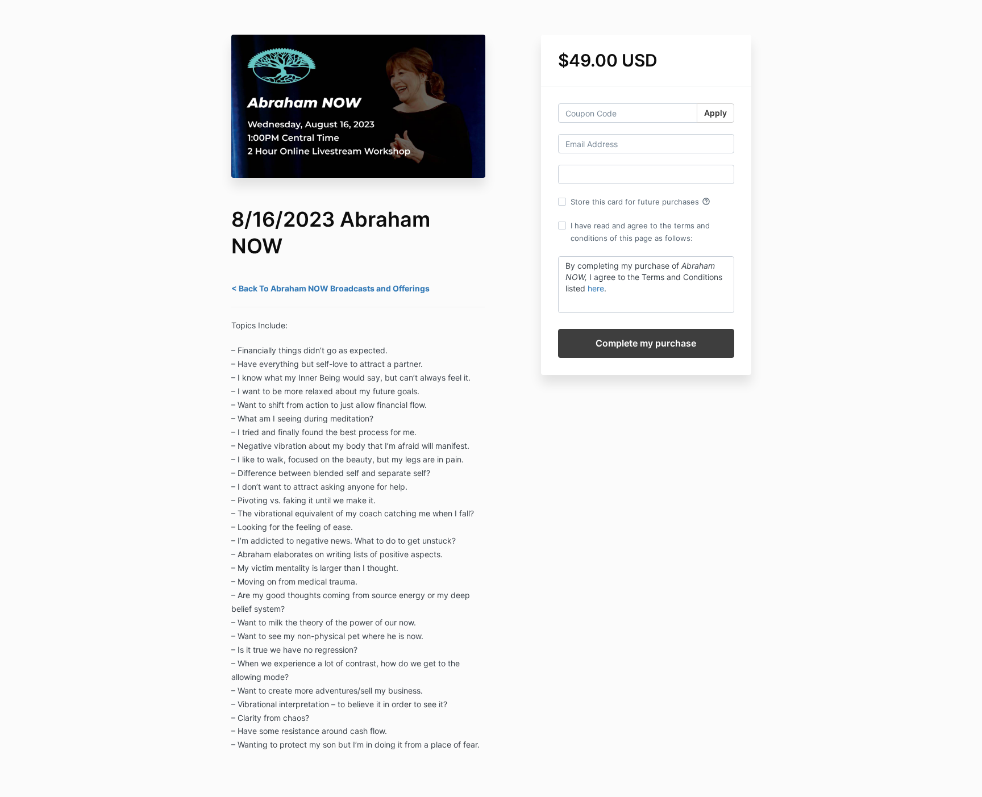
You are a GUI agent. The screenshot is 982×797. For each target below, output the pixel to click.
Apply (715, 113)
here (596, 288)
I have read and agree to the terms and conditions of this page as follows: (640, 232)
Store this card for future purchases (640, 201)
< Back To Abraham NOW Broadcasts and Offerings (330, 288)
